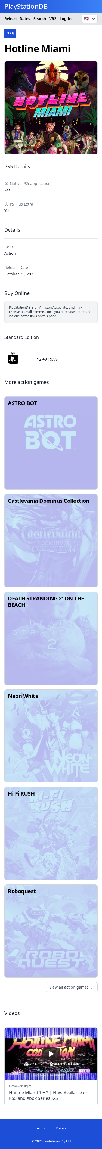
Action (10, 253)
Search (39, 18)
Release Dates (17, 18)
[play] (51, 1053)
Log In (66, 18)
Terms (40, 1128)
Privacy (61, 1128)
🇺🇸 (86, 18)
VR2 (52, 18)
